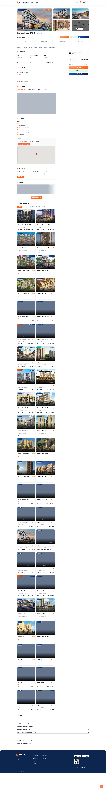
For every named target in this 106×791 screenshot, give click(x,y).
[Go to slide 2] (24, 336)
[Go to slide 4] (43, 359)
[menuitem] (28, 37)
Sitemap (34, 763)
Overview (19, 47)
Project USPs (24, 47)
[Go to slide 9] (49, 336)
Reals (77, 2)
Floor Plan (30, 47)
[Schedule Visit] (101, 786)
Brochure (45, 47)
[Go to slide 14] (52, 382)
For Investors (36, 2)
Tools (34, 761)
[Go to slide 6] (45, 359)
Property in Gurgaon (23, 6)
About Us (44, 758)
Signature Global (39, 33)
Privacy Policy (44, 755)
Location (35, 47)
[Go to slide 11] (49, 382)
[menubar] (28, 37)
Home (18, 6)
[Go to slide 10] (50, 336)
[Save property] (34, 225)
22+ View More (20, 176)
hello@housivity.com (20, 759)
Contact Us (44, 760)
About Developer (51, 47)
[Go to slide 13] (51, 382)
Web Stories (35, 758)
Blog (32, 2)
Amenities (40, 47)
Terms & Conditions (46, 757)
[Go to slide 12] (50, 382)
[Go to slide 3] (42, 359)
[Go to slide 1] (23, 336)
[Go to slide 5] (28, 359)
